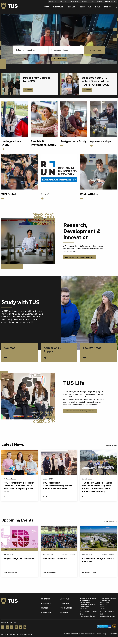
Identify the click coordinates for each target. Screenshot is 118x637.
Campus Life (58, 7)
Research (72, 7)
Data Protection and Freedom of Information (79, 634)
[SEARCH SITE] (116, 7)
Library (92, 1)
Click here (28, 90)
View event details (10, 572)
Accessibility (112, 634)
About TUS (63, 1)
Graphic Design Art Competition (19, 558)
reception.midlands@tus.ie (88, 616)
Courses (44, 608)
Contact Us (53, 1)
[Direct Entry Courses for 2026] (10, 84)
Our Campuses (66, 608)
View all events (110, 521)
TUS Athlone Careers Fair (55, 558)
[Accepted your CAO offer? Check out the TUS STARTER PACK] (69, 84)
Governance (46, 612)
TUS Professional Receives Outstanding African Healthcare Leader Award (57, 486)
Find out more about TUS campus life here (80, 411)
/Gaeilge (110, 1)
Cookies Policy (101, 634)
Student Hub (74, 1)
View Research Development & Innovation (80, 257)
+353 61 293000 (109, 612)
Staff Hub (84, 1)
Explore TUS (85, 7)
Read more (7, 497)
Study (46, 7)
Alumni (99, 1)
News (97, 7)
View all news (111, 446)
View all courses (59, 59)
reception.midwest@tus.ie (107, 616)
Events (107, 7)
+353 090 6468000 (90, 612)
